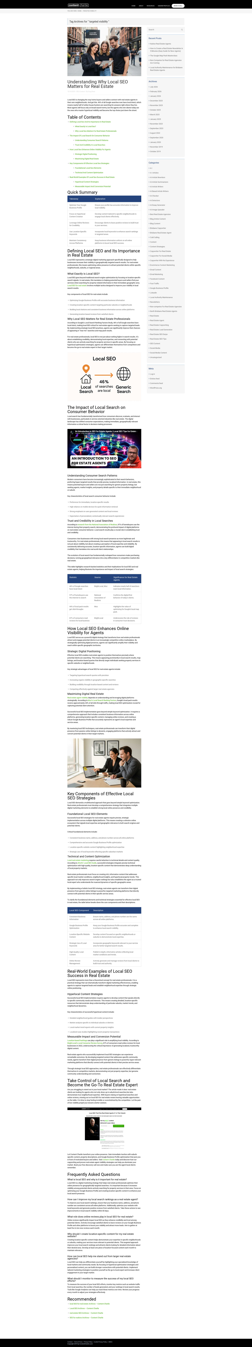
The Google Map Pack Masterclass (163, 56)
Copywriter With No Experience (162, 260)
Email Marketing (156, 274)
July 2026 (154, 87)
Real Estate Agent (157, 320)
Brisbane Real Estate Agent (160, 233)
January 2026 (155, 96)
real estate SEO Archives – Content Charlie (86, 1313)
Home (133, 6)
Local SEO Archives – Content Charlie (84, 1308)
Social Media (155, 348)
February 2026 (155, 91)
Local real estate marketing (78, 860)
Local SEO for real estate (77, 285)
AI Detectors (155, 200)
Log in (152, 374)
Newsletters (155, 302)
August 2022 (155, 133)
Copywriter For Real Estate (160, 251)
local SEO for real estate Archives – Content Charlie (90, 1304)
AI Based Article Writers (159, 191)
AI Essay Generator (157, 205)
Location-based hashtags (77, 1040)
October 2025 (155, 110)
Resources (150, 6)
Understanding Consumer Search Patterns (91, 140)
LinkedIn (153, 293)
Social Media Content (158, 353)
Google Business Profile (159, 288)
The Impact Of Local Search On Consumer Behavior (90, 136)
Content (153, 242)
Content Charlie (108, 1160)
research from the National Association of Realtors (97, 525)
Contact (69, 1342)
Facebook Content (157, 279)
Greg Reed (91, 91)
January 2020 (155, 142)
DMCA (110, 1342)
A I (151, 168)
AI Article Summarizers (159, 182)
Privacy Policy (88, 1342)
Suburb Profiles (164, 6)
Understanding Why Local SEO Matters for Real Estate (97, 84)
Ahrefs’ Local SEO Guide (87, 863)
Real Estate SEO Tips (158, 339)
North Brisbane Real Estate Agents (163, 311)
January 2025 (155, 119)
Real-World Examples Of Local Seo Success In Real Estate (92, 177)
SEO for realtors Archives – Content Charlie (86, 1318)
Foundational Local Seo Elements (88, 168)
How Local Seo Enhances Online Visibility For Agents (90, 149)
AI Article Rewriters (157, 177)
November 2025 (156, 105)
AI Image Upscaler (157, 210)
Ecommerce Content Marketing (162, 265)
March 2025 (154, 115)
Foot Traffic (154, 283)
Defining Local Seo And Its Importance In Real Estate (90, 122)
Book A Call (178, 6)
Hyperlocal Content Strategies (87, 182)
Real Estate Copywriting (159, 325)
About (141, 6)
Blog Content (155, 223)
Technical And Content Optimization (89, 173)
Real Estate (154, 316)
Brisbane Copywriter (158, 228)
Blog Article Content (158, 219)
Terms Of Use (78, 1342)
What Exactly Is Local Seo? (85, 126)
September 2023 (156, 128)
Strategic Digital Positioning (86, 154)
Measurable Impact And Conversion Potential (93, 186)
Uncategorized (156, 357)
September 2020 (156, 138)
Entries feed (154, 379)
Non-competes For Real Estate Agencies (166, 307)
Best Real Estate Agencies (160, 214)
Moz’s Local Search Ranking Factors (102, 700)
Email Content (155, 270)
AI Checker (154, 196)
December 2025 (156, 101)
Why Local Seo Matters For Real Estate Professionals (95, 131)
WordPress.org (156, 388)
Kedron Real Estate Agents (160, 44)
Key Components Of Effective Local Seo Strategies (89, 163)
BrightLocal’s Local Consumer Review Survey (84, 1043)
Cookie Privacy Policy (100, 1342)
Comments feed (156, 383)
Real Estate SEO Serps (159, 334)
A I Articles (154, 173)
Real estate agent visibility (77, 698)
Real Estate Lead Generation (161, 330)
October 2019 (155, 151)
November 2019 (156, 147)
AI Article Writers (156, 187)
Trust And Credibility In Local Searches (90, 145)
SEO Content (80, 91)
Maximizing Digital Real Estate (87, 159)
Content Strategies (157, 247)
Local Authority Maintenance (161, 297)
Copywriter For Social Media (161, 256)
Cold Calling (154, 237)
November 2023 (156, 124)
